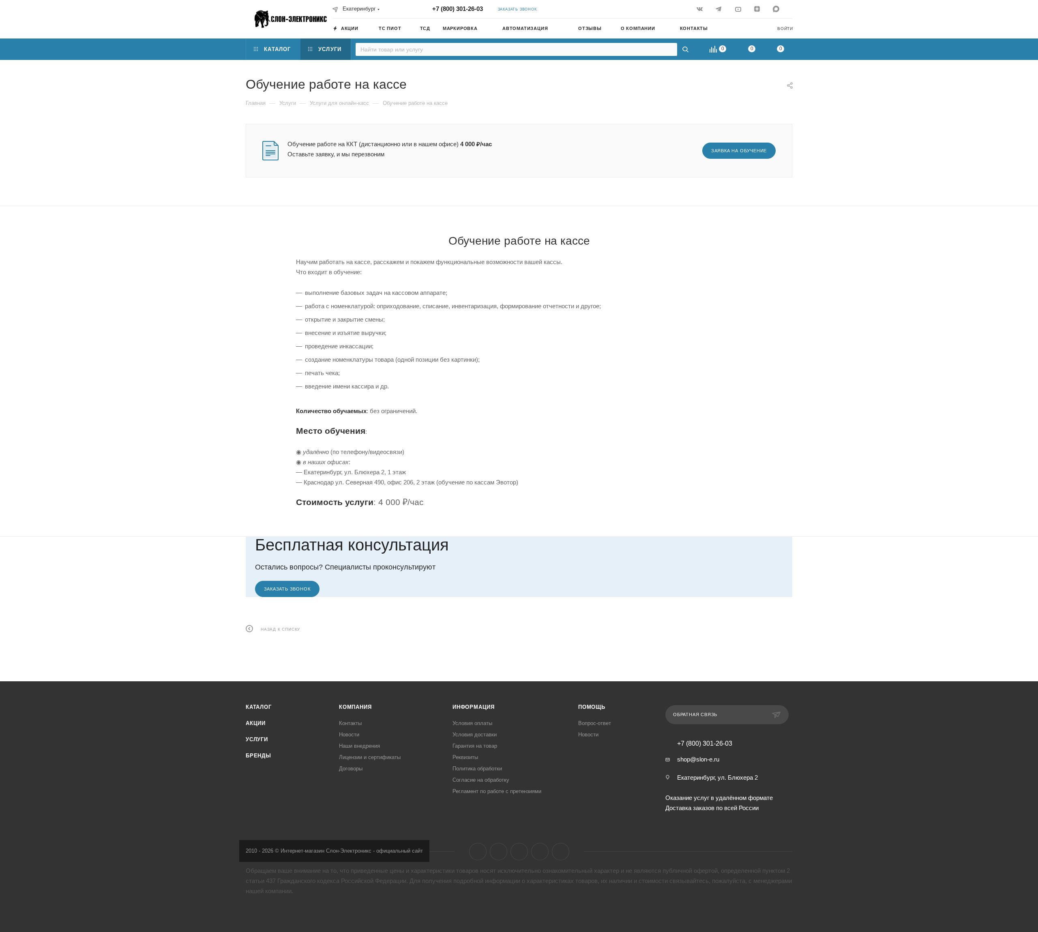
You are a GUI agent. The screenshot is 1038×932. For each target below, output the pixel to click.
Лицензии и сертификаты (370, 757)
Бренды (258, 756)
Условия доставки (475, 735)
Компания (355, 707)
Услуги (257, 739)
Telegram (498, 851)
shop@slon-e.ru (698, 759)
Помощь (591, 707)
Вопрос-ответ (594, 723)
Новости (349, 735)
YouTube (519, 851)
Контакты (350, 723)
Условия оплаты (472, 723)
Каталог (259, 707)
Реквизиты (465, 757)
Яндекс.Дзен (540, 851)
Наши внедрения (359, 746)
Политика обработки (477, 769)
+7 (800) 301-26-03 (457, 8)
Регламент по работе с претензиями (497, 791)
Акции (256, 723)
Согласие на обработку (481, 780)
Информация (474, 707)
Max (560, 851)
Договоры (350, 769)
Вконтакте (478, 851)
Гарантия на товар (475, 746)
